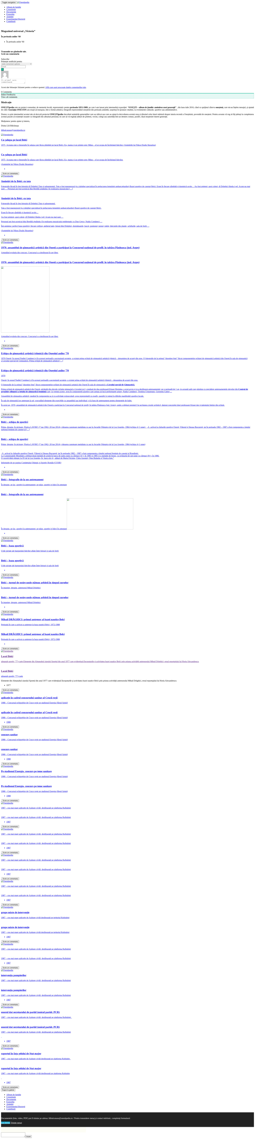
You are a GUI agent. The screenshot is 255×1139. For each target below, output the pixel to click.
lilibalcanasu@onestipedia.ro (13, 130)
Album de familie (13, 7)
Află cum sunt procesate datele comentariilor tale (65, 87)
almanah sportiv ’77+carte (12, 676)
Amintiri (9, 17)
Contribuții (10, 21)
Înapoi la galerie (8, 1090)
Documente (11, 12)
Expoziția (10, 14)
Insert (28, 1137)
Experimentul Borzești (15, 19)
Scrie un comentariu (10, 174)
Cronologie (11, 9)
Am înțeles (5, 1123)
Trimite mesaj (16, 1123)
